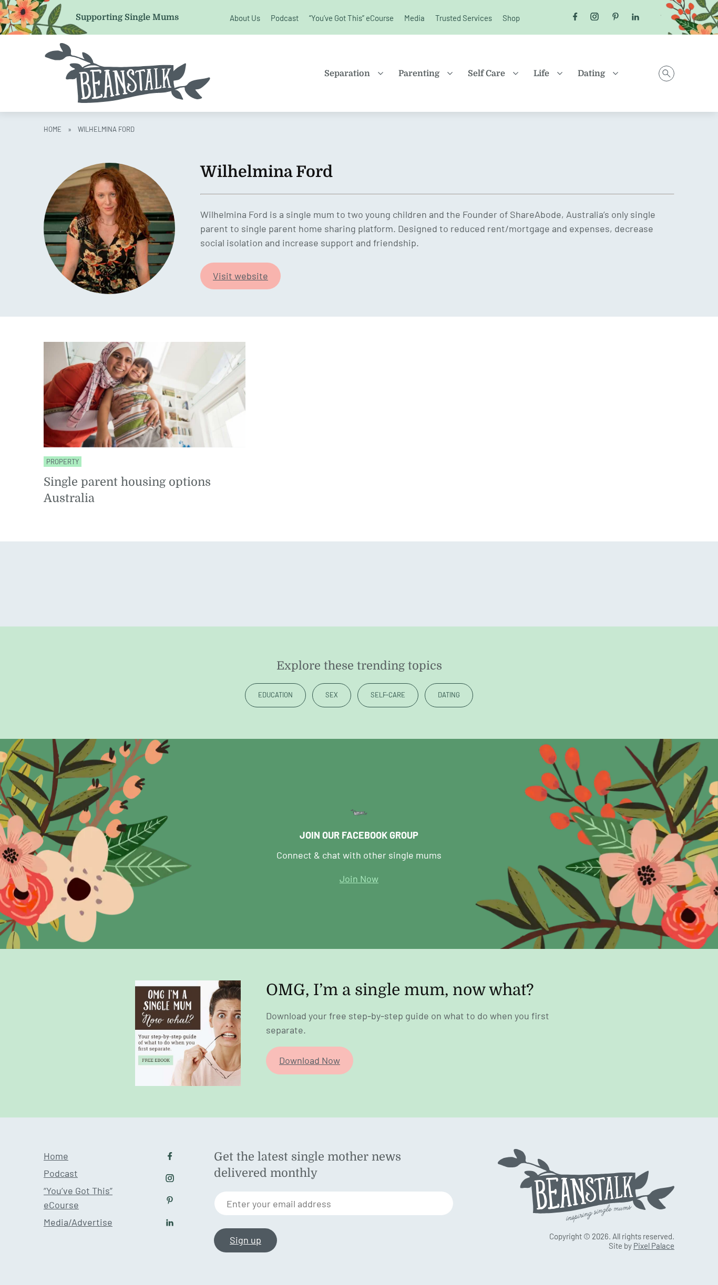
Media (414, 18)
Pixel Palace (653, 1245)
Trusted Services (463, 18)
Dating (591, 73)
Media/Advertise (78, 1222)
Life (541, 73)
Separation (347, 73)
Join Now (359, 878)
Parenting (418, 73)
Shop (511, 18)
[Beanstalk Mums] (128, 73)
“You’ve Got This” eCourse (351, 18)
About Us (245, 18)
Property (62, 461)
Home (52, 129)
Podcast (285, 18)
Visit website (240, 275)
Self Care (486, 73)
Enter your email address (279, 1203)
